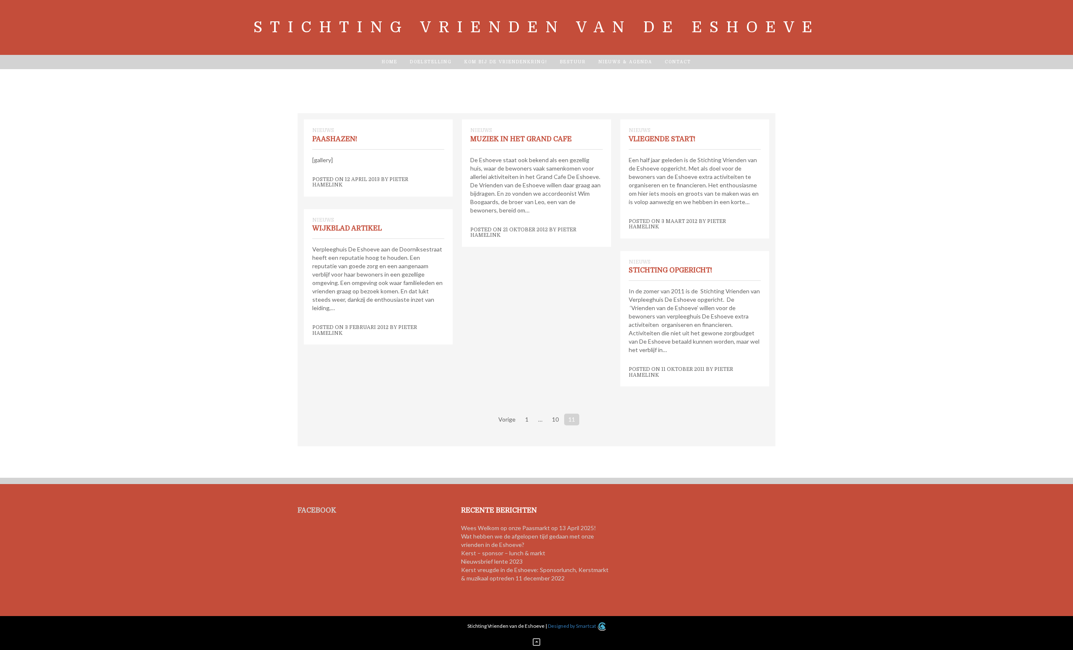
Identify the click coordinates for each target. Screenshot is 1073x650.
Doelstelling (431, 62)
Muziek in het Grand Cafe (521, 139)
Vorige (507, 419)
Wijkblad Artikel (347, 228)
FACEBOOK (317, 510)
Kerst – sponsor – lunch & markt (503, 553)
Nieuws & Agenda (625, 62)
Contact (678, 62)
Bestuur (573, 62)
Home (389, 62)
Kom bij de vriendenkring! (505, 62)
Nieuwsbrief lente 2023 (492, 561)
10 (555, 419)
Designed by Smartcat (572, 626)
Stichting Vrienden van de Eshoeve (537, 27)
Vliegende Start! (662, 139)
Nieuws (323, 130)
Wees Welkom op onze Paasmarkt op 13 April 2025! (528, 527)
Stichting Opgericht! (670, 270)
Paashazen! (334, 139)
